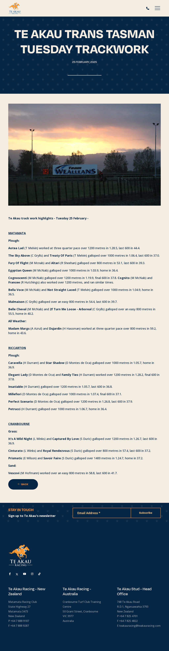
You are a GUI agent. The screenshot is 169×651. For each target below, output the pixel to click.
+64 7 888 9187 (20, 621)
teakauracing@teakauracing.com (140, 625)
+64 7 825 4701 (128, 616)
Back (24, 484)
